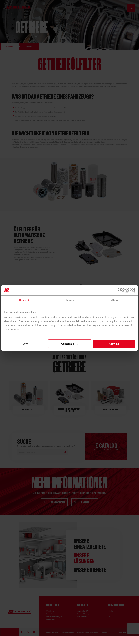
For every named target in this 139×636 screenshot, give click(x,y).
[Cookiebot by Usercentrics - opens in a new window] (120, 290)
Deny (25, 343)
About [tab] (115, 299)
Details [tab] (69, 299)
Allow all (114, 343)
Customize (67, 343)
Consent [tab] (24, 299)
